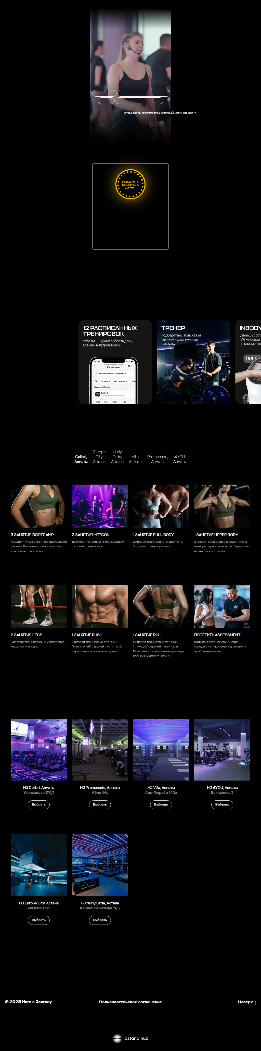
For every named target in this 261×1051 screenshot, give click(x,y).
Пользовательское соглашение (130, 1002)
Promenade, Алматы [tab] (157, 459)
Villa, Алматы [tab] (135, 459)
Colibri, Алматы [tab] (81, 459)
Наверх (245, 1002)
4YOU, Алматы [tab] (180, 459)
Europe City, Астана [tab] (99, 457)
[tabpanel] (130, 575)
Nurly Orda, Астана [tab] (117, 457)
